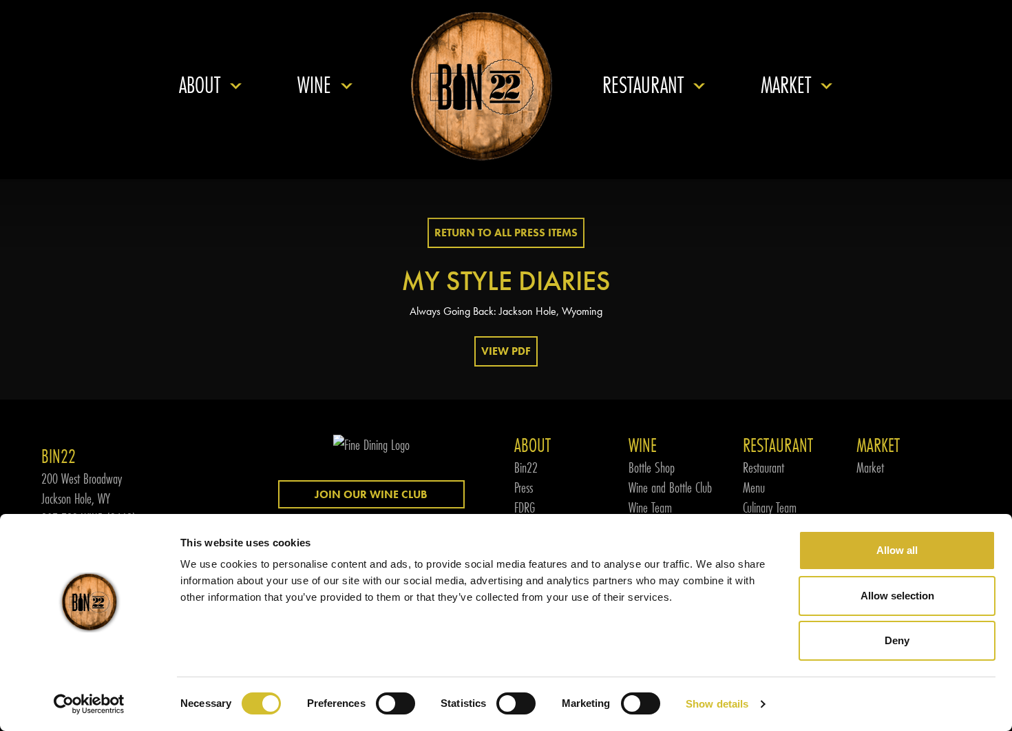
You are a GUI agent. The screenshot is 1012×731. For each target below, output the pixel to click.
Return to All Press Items (506, 232)
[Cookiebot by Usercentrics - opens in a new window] (89, 704)
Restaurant (763, 467)
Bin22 (526, 467)
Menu (754, 487)
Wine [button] (314, 85)
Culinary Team (770, 507)
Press (523, 487)
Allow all (897, 550)
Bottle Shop (652, 467)
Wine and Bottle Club (670, 487)
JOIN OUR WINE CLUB (371, 494)
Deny (897, 640)
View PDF (506, 351)
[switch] (395, 703)
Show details (717, 704)
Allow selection (897, 595)
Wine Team (650, 507)
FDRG (524, 507)
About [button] (199, 85)
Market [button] (786, 85)
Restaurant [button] (643, 85)
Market (870, 467)
